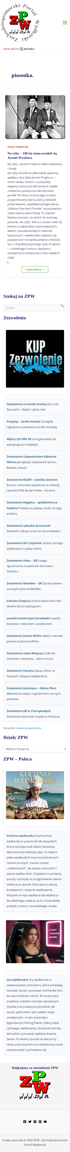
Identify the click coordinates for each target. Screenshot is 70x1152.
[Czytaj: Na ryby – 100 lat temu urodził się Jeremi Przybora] (35, 117)
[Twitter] (29, 1121)
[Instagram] (35, 1121)
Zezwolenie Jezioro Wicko (24, 636)
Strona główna (11, 48)
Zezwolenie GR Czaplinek (24, 543)
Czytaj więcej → (35, 269)
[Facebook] (24, 1121)
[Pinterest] (40, 1121)
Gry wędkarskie (18, 980)
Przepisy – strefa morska (23, 421)
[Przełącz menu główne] (65, 22)
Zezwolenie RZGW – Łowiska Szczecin (32, 480)
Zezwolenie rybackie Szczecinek (28, 526)
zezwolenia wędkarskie (28, 728)
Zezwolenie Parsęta (20, 671)
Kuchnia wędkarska (21, 836)
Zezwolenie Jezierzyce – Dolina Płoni (31, 688)
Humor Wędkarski (17, 146)
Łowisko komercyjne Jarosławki (28, 618)
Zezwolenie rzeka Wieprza (25, 653)
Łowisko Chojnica (19, 601)
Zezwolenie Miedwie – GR (24, 583)
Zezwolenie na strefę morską (27, 404)
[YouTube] (45, 1121)
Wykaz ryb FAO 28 (19, 439)
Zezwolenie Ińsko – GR (22, 560)
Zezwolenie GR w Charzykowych (29, 711)
